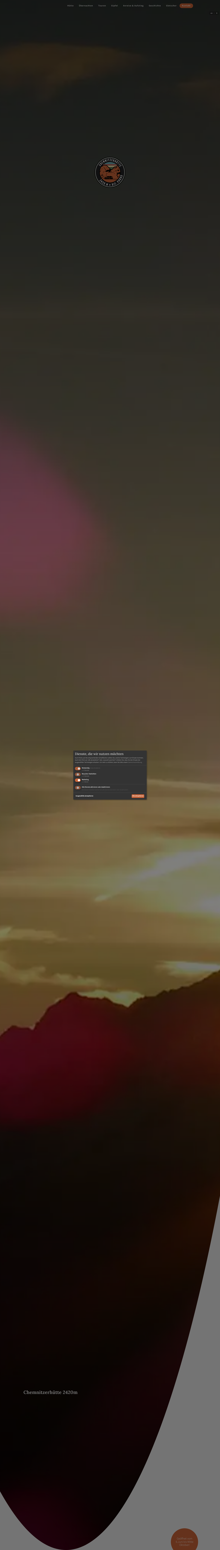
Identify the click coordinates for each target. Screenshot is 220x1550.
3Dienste (85, 770)
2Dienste (85, 776)
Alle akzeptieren (138, 796)
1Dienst (85, 782)
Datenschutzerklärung (135, 762)
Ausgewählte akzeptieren (84, 796)
